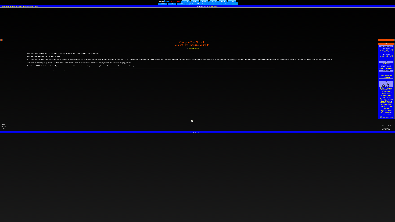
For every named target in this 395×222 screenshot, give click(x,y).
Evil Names (386, 93)
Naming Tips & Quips (386, 68)
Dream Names (386, 92)
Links (25, 6)
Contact (12, 6)
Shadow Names (386, 103)
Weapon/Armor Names (386, 107)
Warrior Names (386, 105)
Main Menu (5, 6)
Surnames (19, 6)
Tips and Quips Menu (194, 48)
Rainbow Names (386, 99)
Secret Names (386, 101)
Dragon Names (386, 90)
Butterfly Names (386, 88)
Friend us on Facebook (387, 117)
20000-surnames (33, 6)
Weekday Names (386, 110)
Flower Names (386, 95)
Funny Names (386, 97)
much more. (386, 114)
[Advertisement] (197, 23)
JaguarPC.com (213, 6)
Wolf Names (385, 112)
